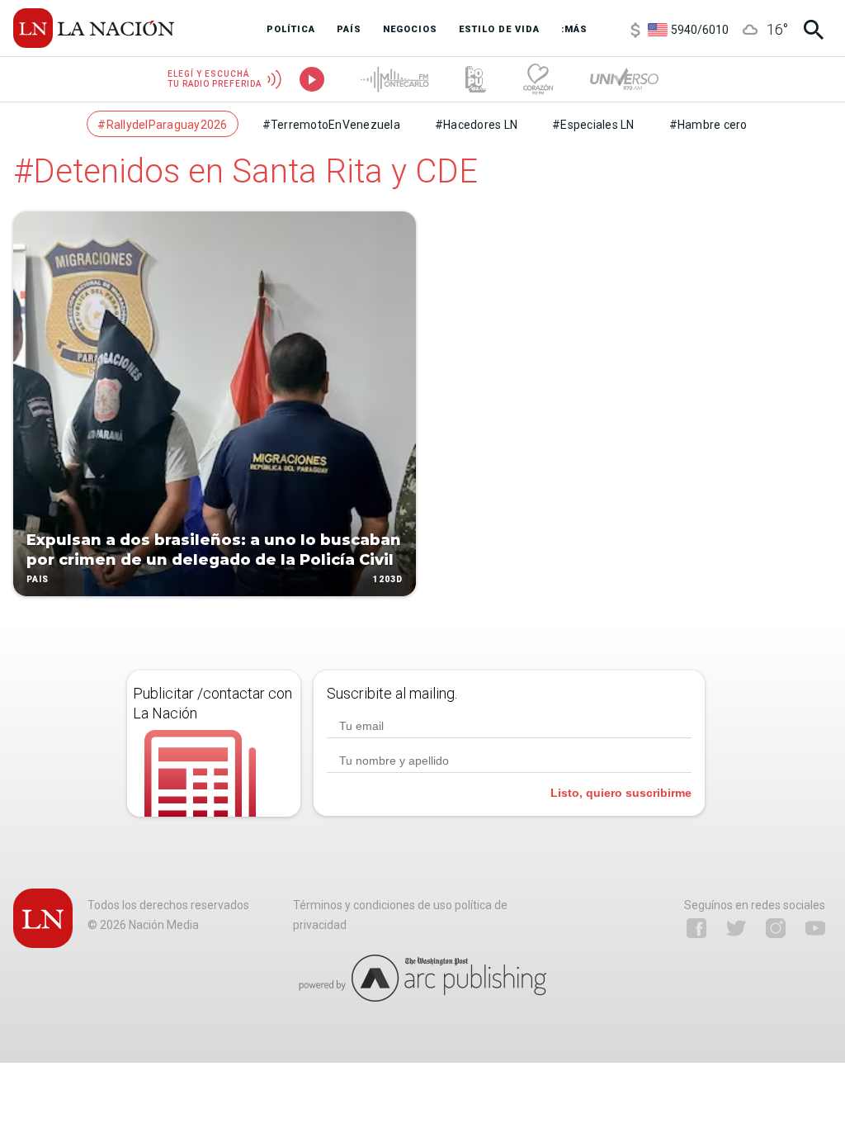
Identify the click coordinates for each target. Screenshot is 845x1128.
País (37, 579)
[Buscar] (813, 30)
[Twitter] (736, 928)
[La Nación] (93, 28)
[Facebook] (696, 928)
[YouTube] (815, 928)
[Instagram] (775, 928)
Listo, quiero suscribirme (621, 792)
